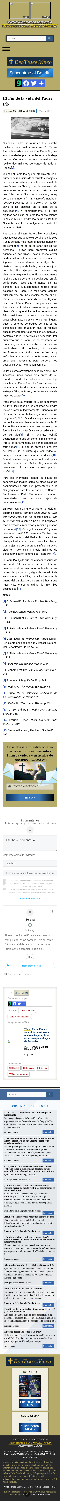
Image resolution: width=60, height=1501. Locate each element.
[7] (15, 418)
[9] (17, 446)
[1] (45, 147)
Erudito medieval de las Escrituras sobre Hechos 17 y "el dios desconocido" (29, 1310)
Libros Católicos (27, 1010)
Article (38, 1486)
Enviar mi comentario (30, 898)
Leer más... (48, 1132)
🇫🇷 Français (28, 1067)
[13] (18, 529)
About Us (21, 1486)
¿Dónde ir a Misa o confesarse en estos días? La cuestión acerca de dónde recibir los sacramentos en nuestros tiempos (29, 1187)
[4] (16, 210)
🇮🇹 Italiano (42, 1067)
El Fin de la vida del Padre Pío (27, 101)
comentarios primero (42, 823)
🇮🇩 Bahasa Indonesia (18, 1074)
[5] (17, 245)
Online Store (10, 1486)
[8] (21, 434)
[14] (53, 553)
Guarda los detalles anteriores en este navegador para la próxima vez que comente (32, 885)
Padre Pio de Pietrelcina (20, 1016)
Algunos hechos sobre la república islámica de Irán (29, 1216)
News (30, 1486)
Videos (46, 1486)
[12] (23, 502)
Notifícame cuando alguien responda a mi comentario (31, 881)
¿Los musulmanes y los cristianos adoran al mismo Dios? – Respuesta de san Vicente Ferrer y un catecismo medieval (29, 1140)
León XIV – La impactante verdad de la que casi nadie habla (28, 1113)
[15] (19, 588)
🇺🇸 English (14, 1067)
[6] (24, 395)
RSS (53, 1486)
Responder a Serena (31, 965)
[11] (12, 471)
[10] (54, 455)
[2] (12, 167)
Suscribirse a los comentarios (20, 974)
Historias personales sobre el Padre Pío (23, 1288)
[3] (28, 198)
